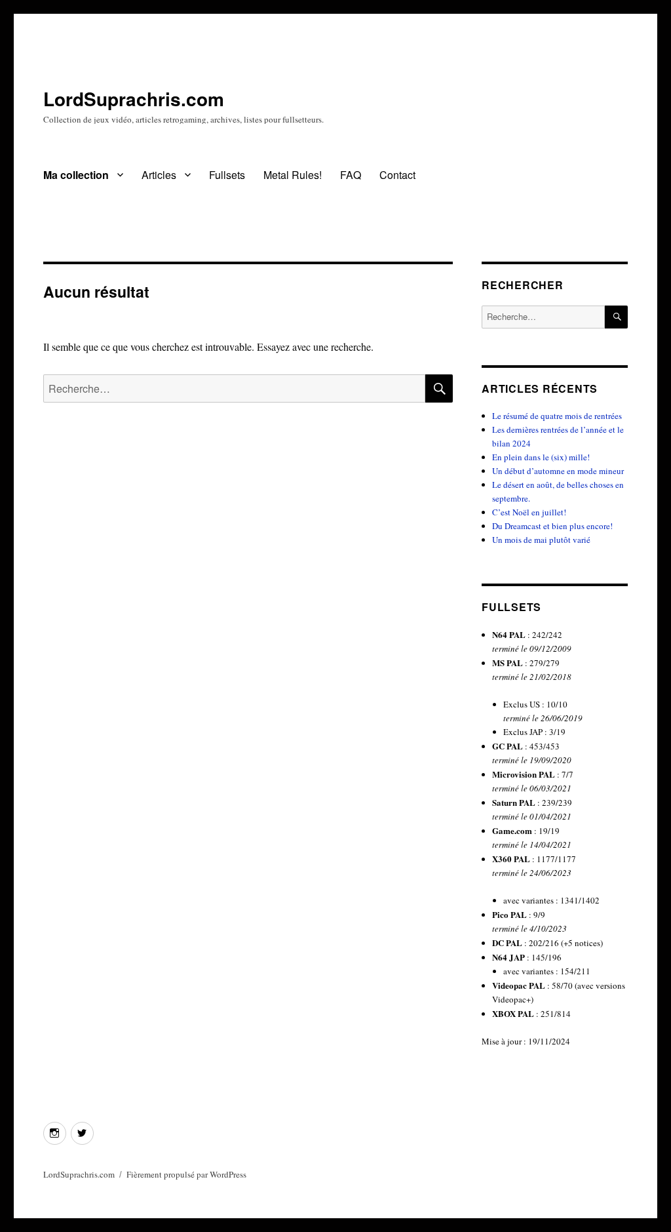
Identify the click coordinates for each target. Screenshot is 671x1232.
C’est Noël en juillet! (529, 512)
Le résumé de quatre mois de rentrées (557, 416)
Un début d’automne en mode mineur (558, 471)
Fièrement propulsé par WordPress (186, 1174)
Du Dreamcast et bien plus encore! (552, 526)
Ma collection (76, 174)
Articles (159, 174)
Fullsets (227, 174)
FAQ (350, 174)
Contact (397, 174)
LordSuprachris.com (133, 98)
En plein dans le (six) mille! (541, 457)
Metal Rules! (292, 174)
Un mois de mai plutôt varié (541, 540)
